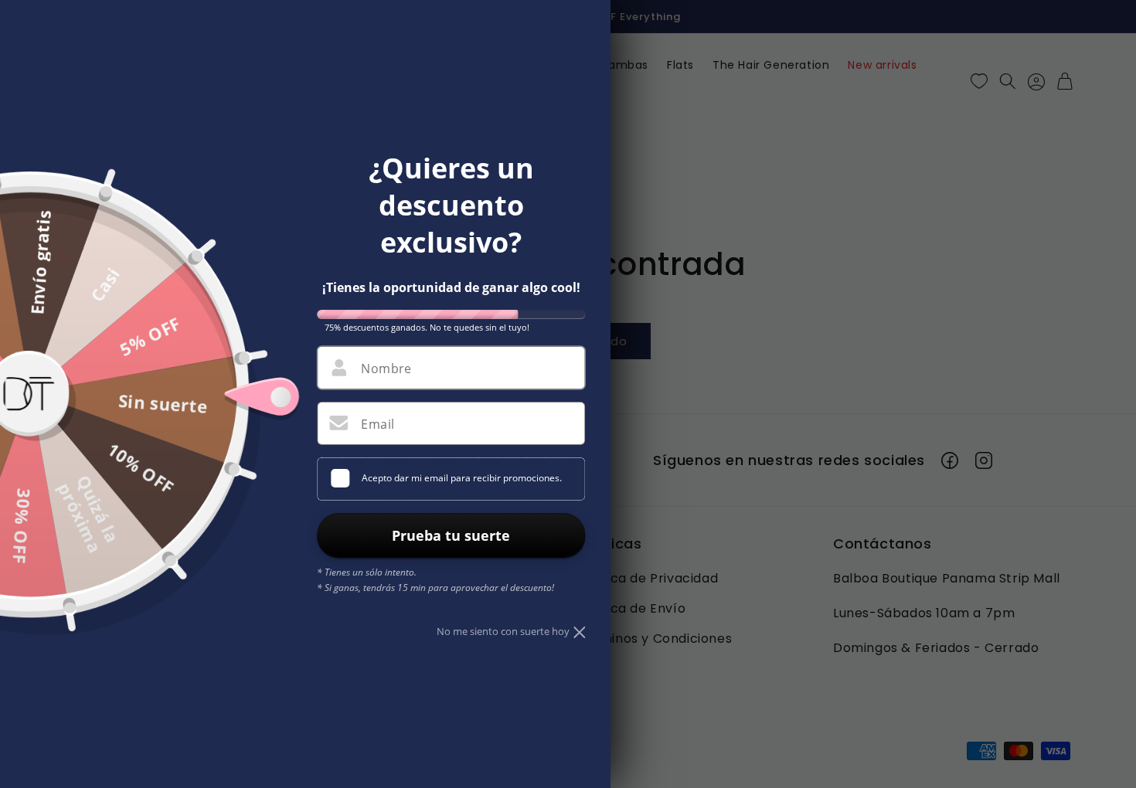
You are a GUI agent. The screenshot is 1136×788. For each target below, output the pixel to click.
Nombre (386, 368)
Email (377, 424)
